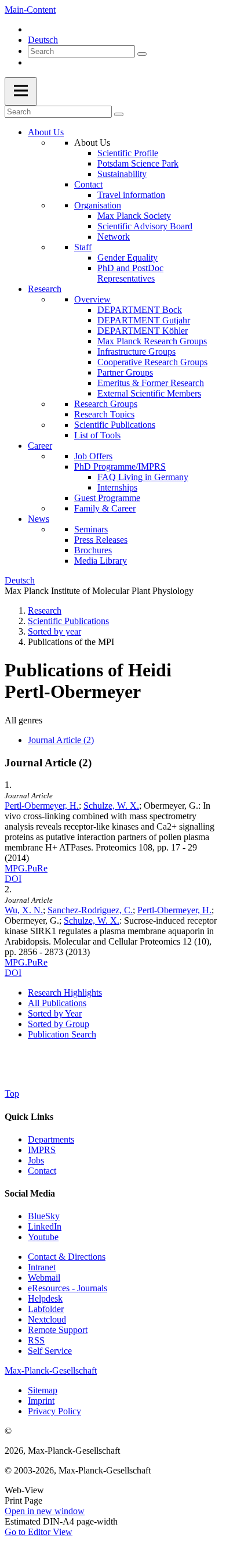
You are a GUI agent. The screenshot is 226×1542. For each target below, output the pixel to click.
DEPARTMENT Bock (139, 310)
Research (44, 289)
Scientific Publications (114, 425)
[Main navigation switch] (21, 91)
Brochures (93, 550)
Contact (88, 184)
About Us (46, 132)
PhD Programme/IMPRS (120, 466)
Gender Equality (127, 257)
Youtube (43, 1237)
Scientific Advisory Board (144, 226)
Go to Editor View (38, 1532)
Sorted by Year (55, 1013)
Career (40, 446)
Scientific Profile (127, 153)
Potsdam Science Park (137, 163)
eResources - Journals (67, 1288)
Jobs (36, 1160)
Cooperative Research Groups (152, 362)
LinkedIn (44, 1226)
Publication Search (62, 1034)
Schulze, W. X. (111, 805)
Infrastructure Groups (136, 351)
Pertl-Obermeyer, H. (42, 805)
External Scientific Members (149, 393)
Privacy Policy (54, 1411)
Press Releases (100, 540)
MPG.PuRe (26, 868)
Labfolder (46, 1309)
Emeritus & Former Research (150, 383)
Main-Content (30, 10)
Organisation (97, 205)
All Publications (57, 1003)
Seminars (91, 529)
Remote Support (58, 1330)
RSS (36, 1340)
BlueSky (44, 1216)
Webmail (44, 1277)
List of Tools (97, 435)
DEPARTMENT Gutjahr (143, 320)
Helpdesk (45, 1298)
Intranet (42, 1267)
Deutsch (43, 40)
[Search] (142, 54)
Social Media (30, 1193)
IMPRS (42, 1150)
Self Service (50, 1351)
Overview (92, 299)
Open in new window (45, 1511)
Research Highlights (65, 992)
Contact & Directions (66, 1257)
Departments (51, 1139)
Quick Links (29, 1117)
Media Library (100, 560)
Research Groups (105, 404)
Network (113, 237)
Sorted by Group (58, 1024)
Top (12, 1093)
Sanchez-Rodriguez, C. (90, 910)
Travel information (131, 195)
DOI (13, 879)
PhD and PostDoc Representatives (130, 273)
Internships (117, 487)
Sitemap (42, 1390)
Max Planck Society (134, 216)
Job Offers (93, 456)
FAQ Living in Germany (142, 477)
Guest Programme (107, 498)
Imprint (41, 1401)
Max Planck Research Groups (152, 341)
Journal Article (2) (61, 740)
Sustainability (122, 174)
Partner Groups (125, 372)
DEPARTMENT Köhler (142, 331)
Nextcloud (47, 1319)
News (38, 519)
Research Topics (104, 414)
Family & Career (105, 508)
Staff (83, 247)
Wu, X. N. (24, 910)
